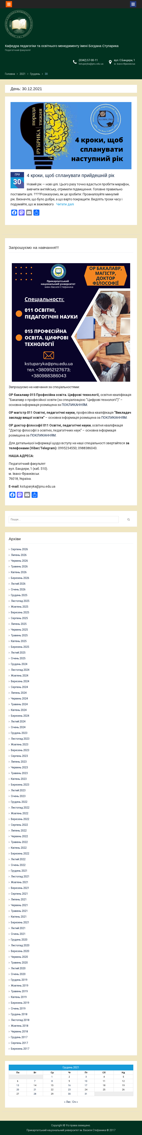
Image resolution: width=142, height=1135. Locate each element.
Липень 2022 (19, 830)
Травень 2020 (19, 962)
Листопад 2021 (20, 876)
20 (17, 1089)
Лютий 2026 (18, 583)
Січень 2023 (18, 796)
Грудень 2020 (19, 939)
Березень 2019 (20, 1002)
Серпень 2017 (19, 1042)
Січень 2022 (18, 865)
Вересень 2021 (20, 887)
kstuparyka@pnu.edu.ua (91, 64)
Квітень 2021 (19, 916)
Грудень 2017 (19, 1037)
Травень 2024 (19, 704)
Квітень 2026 (19, 572)
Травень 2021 (19, 910)
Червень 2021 (19, 905)
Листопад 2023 (20, 738)
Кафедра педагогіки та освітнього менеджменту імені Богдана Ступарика (62, 46)
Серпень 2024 (19, 687)
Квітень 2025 (19, 641)
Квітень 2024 (19, 710)
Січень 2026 (18, 589)
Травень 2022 (19, 842)
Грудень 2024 (19, 664)
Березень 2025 (20, 646)
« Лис (67, 1101)
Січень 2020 (18, 974)
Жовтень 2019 (19, 985)
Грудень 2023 (19, 732)
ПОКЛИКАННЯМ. (75, 405)
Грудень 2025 (19, 595)
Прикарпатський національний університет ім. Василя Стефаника (66, 1130)
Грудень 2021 (19, 870)
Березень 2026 (20, 577)
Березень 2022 (20, 853)
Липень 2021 (19, 899)
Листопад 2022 (20, 807)
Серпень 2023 (19, 755)
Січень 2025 (18, 658)
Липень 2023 (19, 761)
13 (17, 1085)
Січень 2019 (18, 1008)
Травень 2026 (19, 566)
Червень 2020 (19, 956)
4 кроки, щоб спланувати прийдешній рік (70, 175)
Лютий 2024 (18, 721)
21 (35, 1089)
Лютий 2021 (18, 928)
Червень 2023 (19, 767)
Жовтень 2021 (19, 882)
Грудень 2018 (19, 1014)
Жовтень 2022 (19, 813)
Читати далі (65, 204)
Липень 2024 (19, 692)
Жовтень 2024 (19, 675)
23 (69, 1089)
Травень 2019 (19, 991)
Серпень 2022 (19, 824)
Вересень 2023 (20, 750)
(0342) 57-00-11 (88, 60)
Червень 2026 (19, 560)
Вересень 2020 (20, 951)
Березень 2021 (20, 922)
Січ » (75, 1101)
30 (69, 1094)
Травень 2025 (19, 635)
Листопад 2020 (20, 945)
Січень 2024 (18, 727)
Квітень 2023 (19, 778)
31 (86, 1094)
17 (86, 1085)
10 (86, 1081)
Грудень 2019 (19, 979)
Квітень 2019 (19, 997)
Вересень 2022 (20, 819)
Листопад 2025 (20, 600)
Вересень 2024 (20, 681)
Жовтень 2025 (19, 606)
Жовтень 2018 (19, 1025)
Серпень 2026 (19, 549)
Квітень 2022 (19, 847)
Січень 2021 (18, 933)
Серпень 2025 (19, 618)
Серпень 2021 (19, 893)
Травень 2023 (19, 773)
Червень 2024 (19, 698)
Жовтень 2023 (19, 744)
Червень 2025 (19, 629)
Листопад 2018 (20, 1020)
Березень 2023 (20, 784)
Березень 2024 (20, 715)
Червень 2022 (19, 836)
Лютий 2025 (18, 652)
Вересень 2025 (20, 612)
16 (69, 1085)
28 (35, 1094)
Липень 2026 (19, 555)
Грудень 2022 (19, 801)
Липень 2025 (19, 623)
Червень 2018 (19, 1031)
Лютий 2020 (18, 968)
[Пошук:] (65, 519)
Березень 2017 (20, 1048)
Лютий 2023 (18, 790)
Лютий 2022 (18, 859)
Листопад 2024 (20, 669)
